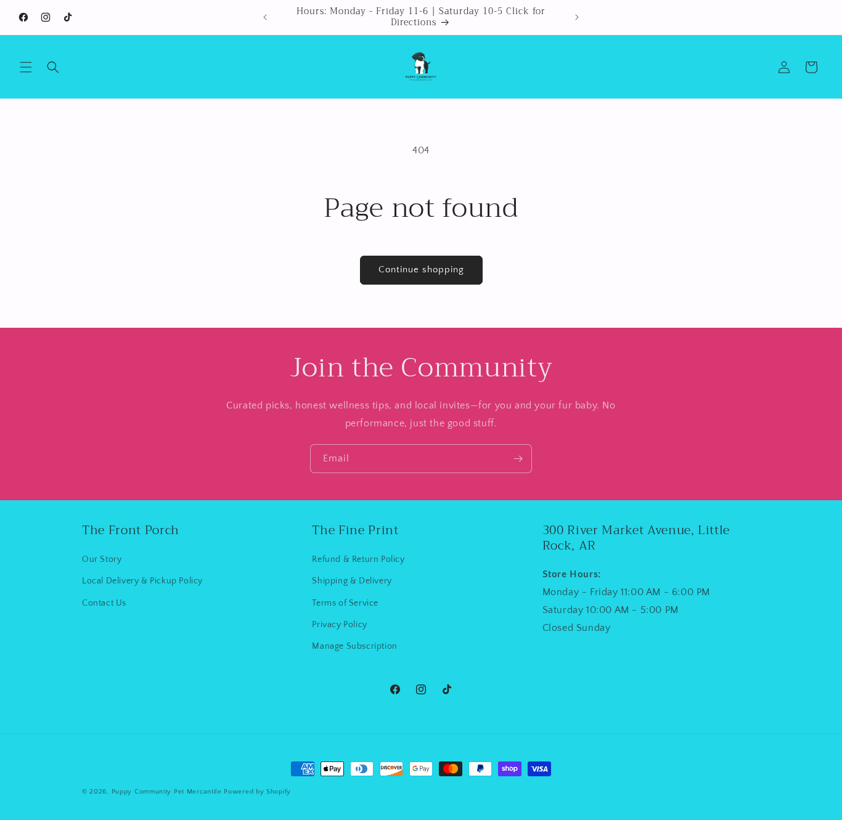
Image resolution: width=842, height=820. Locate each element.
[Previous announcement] (265, 17)
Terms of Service (345, 603)
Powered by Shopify (257, 791)
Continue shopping (421, 269)
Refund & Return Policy (358, 560)
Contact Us (104, 603)
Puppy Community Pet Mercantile (167, 791)
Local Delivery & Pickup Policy (142, 582)
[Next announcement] (577, 17)
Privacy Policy (339, 625)
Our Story (101, 560)
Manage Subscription (354, 646)
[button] (25, 67)
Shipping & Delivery (351, 582)
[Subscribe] (517, 458)
